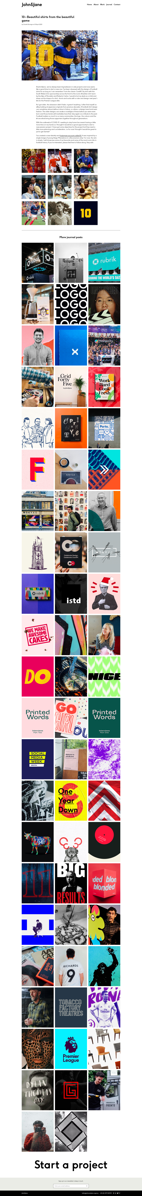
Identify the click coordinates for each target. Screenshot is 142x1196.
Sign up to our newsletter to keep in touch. (71, 1181)
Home (89, 4)
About (96, 4)
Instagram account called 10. (71, 136)
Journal (109, 4)
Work (102, 4)
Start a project (71, 1164)
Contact (117, 4)
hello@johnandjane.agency (90, 1193)
